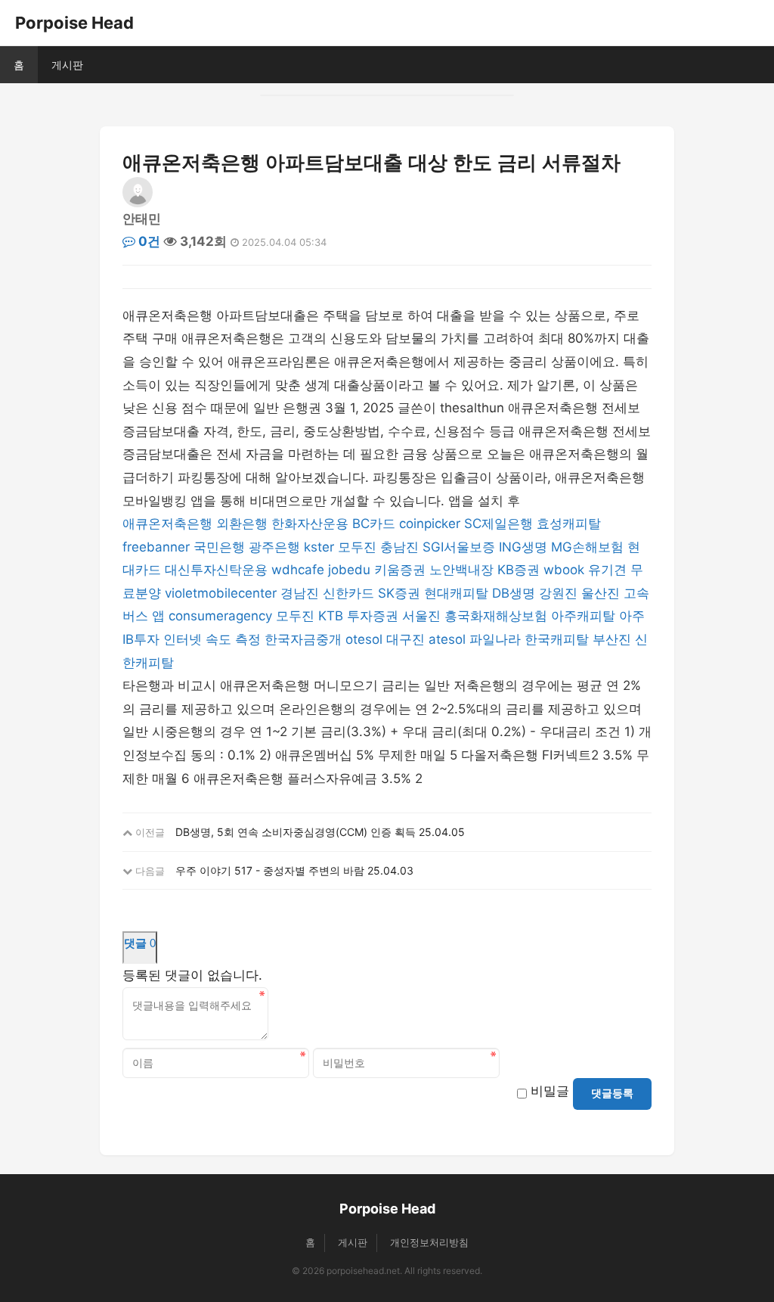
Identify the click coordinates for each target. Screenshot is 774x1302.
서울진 (421, 615)
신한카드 (348, 593)
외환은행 (242, 523)
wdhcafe (297, 569)
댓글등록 (612, 1093)
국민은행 (219, 547)
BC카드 (373, 523)
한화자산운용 (309, 523)
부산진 (612, 639)
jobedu (349, 569)
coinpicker (429, 523)
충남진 (399, 547)
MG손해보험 (587, 547)
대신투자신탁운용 (216, 569)
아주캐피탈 (583, 615)
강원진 (558, 593)
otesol (363, 639)
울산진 (600, 593)
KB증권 (518, 569)
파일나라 (495, 639)
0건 (147, 241)
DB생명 (513, 593)
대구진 (405, 639)
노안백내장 (461, 569)
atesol (447, 639)
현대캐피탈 (456, 593)
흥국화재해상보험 (495, 615)
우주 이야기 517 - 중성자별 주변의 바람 (269, 870)
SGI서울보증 (459, 547)
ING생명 (523, 547)
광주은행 (274, 547)
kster (319, 547)
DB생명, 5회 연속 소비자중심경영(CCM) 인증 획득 (295, 831)
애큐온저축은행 (167, 523)
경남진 (299, 593)
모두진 (357, 547)
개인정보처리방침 (429, 1242)
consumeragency (220, 615)
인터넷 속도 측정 (212, 639)
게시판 (67, 64)
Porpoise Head (74, 23)
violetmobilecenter (221, 593)
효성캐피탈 (569, 523)
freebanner (156, 547)
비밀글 (550, 1090)
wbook (563, 569)
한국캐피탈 (557, 639)
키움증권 (400, 569)
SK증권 (399, 593)
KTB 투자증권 (358, 615)
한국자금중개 (303, 639)
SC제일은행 (498, 523)
